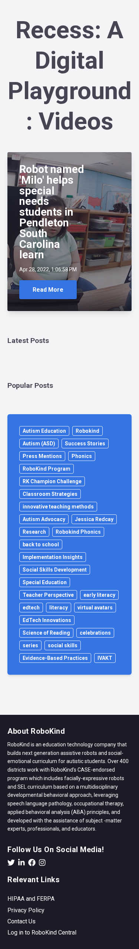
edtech (31, 608)
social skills (62, 645)
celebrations (95, 633)
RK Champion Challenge (52, 481)
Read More (48, 289)
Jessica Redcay (94, 519)
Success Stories (85, 443)
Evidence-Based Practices (55, 658)
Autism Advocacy (44, 519)
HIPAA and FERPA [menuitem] (30, 898)
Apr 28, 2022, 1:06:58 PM (48, 269)
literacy (58, 608)
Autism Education (44, 431)
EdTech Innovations (47, 620)
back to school (41, 544)
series (30, 645)
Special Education (45, 582)
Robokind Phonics (78, 532)
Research (34, 532)
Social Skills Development (55, 570)
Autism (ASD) (39, 443)
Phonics (82, 456)
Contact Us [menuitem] (21, 921)
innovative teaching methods (58, 507)
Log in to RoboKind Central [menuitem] (41, 932)
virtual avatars (95, 608)
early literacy (99, 595)
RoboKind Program (46, 469)
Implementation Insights (53, 557)
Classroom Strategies (50, 494)
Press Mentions (42, 456)
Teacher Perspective (48, 595)
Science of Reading (46, 633)
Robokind (87, 431)
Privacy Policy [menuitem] (25, 910)
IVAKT (104, 658)
